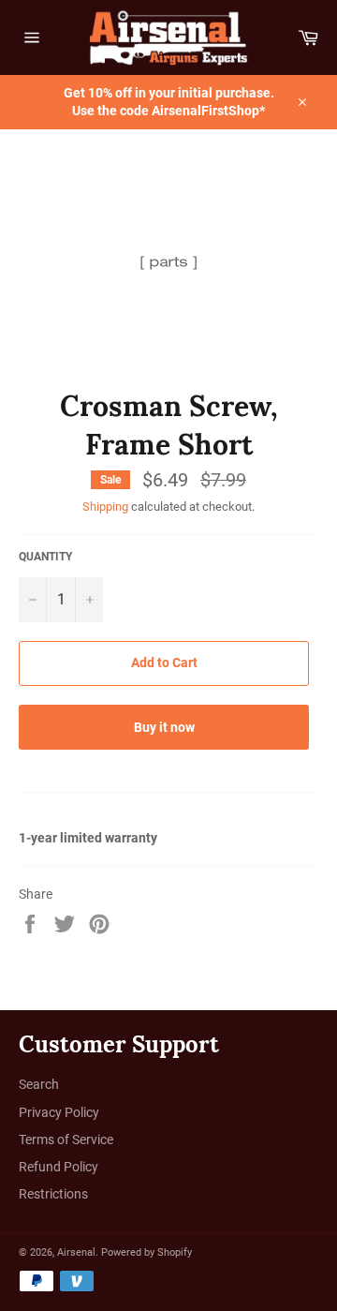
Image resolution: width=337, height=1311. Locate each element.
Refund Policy (58, 1166)
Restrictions (53, 1193)
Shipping (105, 506)
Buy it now (164, 727)
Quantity (45, 556)
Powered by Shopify (146, 1252)
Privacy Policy (59, 1112)
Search (39, 1084)
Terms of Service (66, 1139)
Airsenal (76, 1252)
